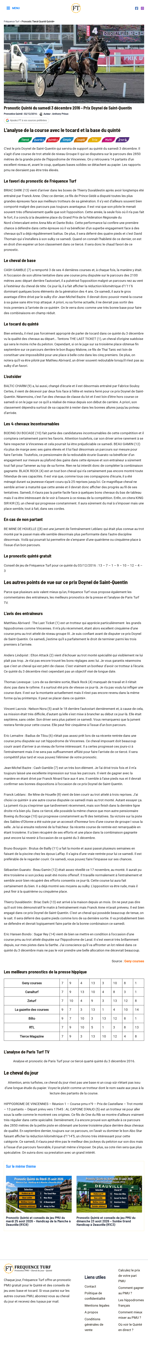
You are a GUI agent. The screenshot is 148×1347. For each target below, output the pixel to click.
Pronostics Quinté (13, 114)
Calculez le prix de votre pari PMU (129, 1275)
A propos (91, 1312)
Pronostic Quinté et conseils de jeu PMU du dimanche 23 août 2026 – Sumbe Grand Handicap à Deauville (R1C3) (106, 1221)
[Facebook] (136, 8)
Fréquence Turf (11, 21)
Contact (90, 1286)
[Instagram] (142, 8)
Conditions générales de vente (94, 1324)
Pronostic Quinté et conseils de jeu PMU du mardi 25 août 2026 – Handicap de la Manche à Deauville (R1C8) (38, 1221)
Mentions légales (97, 1305)
